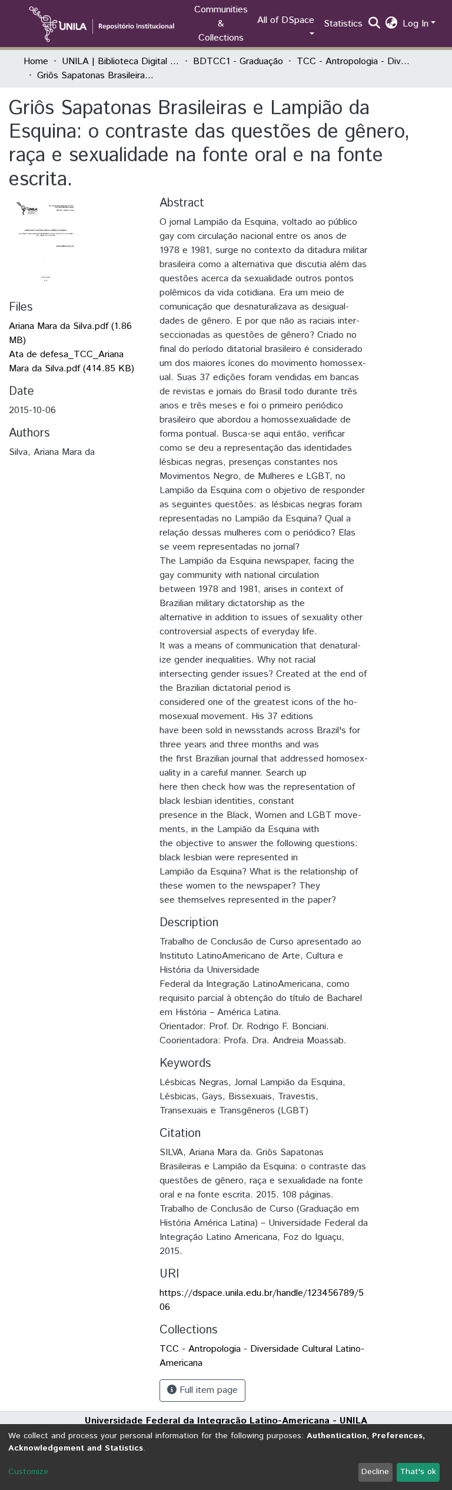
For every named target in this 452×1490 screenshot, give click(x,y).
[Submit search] (374, 24)
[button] (391, 24)
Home (36, 61)
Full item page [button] (207, 1390)
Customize (28, 1472)
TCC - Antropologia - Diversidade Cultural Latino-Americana (355, 61)
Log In (415, 24)
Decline (375, 1472)
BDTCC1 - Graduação (238, 61)
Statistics (343, 24)
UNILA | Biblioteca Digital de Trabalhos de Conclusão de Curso (121, 61)
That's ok (418, 1472)
